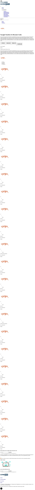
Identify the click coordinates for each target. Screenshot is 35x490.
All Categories (6, 16)
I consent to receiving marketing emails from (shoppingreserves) (8, 453)
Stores (3, 8)
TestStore (5, 11)
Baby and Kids (6, 14)
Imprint (1, 482)
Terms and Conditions (3, 479)
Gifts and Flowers (6, 15)
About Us (1, 477)
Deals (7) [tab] (3, 63)
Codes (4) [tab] (3, 62)
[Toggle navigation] (1, 1)
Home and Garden (6, 13)
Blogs (3, 7)
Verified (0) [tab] (3, 64)
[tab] (2, 43)
